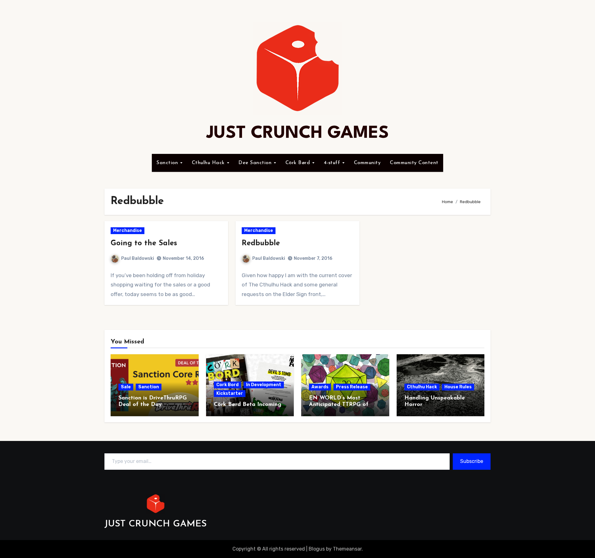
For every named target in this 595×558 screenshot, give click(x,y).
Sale (126, 387)
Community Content (414, 162)
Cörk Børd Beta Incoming (247, 405)
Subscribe (471, 461)
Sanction (168, 162)
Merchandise (127, 230)
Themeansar (347, 549)
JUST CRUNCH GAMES (297, 133)
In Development (263, 384)
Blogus (317, 549)
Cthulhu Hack (209, 162)
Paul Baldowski (137, 258)
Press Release (352, 387)
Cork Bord (227, 384)
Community (367, 162)
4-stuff (333, 162)
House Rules (458, 387)
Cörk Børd (298, 162)
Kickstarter (229, 393)
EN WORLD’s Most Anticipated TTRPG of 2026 (338, 404)
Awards (319, 387)
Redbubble (261, 243)
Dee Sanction (255, 162)
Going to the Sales (144, 243)
